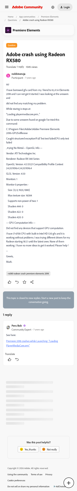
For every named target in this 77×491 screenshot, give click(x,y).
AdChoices (61, 486)
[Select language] (53, 7)
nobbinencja (18, 73)
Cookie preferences (16, 480)
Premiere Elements (50, 16)
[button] (6, 8)
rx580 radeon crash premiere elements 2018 (28, 273)
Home (10, 16)
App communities (27, 16)
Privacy (48, 474)
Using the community (17, 474)
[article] (38, 343)
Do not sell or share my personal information (28, 486)
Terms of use (36, 474)
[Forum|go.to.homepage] (27, 7)
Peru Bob (17, 325)
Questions (12, 20)
